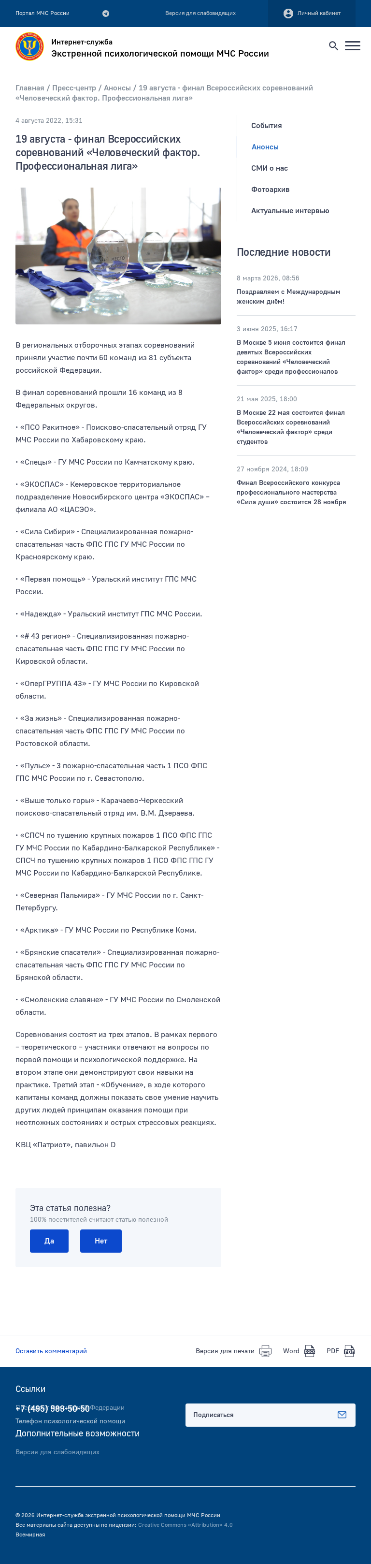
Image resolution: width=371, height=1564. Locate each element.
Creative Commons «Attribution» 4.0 (185, 1525)
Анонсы (265, 147)
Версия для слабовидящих (57, 1452)
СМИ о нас (269, 168)
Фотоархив (270, 189)
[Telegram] (105, 13)
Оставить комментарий (51, 1351)
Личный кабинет (319, 13)
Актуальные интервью (290, 211)
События (266, 126)
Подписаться (213, 1415)
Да (49, 1241)
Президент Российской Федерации (70, 1407)
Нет (101, 1241)
